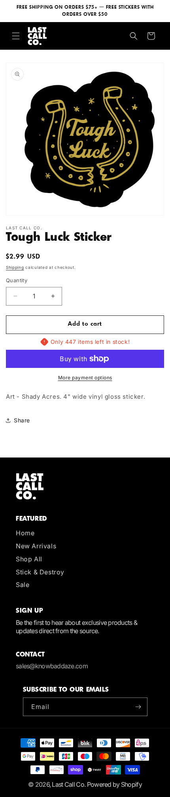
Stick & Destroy (40, 572)
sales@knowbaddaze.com (52, 666)
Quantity (16, 280)
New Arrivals (36, 546)
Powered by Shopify (114, 784)
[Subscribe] (138, 707)
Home (25, 533)
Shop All (29, 559)
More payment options (85, 378)
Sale (22, 585)
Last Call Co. (68, 784)
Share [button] (22, 420)
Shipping (15, 267)
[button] (16, 36)
